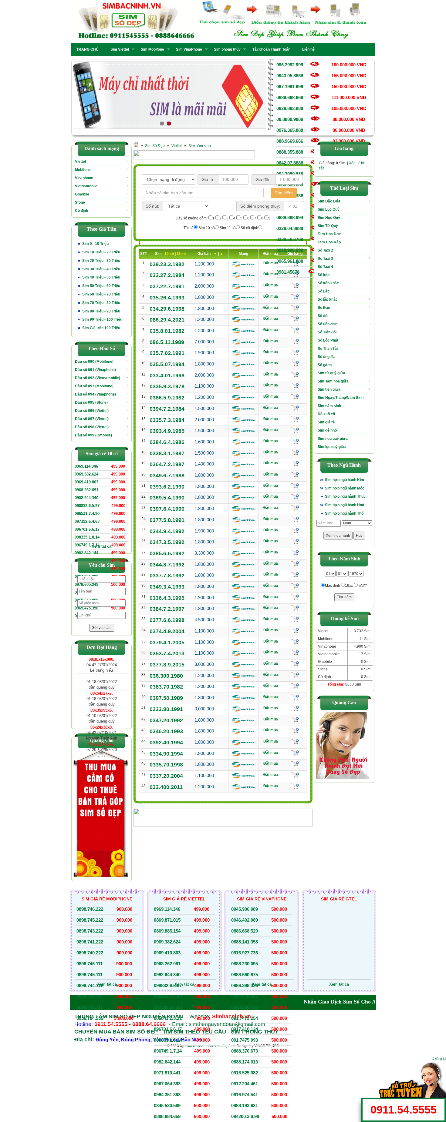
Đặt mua (270, 263)
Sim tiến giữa (329, 389)
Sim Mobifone (150, 49)
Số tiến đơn (327, 324)
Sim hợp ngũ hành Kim (344, 480)
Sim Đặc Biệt (329, 201)
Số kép (323, 275)
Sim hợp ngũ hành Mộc (344, 488)
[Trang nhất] (135, 146)
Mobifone (83, 170)
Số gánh (325, 365)
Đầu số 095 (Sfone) (91, 402)
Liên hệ (308, 49)
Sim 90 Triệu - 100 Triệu (102, 319)
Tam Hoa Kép (329, 242)
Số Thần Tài (328, 348)
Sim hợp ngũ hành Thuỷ (345, 496)
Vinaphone (84, 178)
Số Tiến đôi (327, 332)
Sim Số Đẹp (155, 146)
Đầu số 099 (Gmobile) (93, 435)
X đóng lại (439, 1058)
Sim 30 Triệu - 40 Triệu (101, 269)
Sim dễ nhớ (327, 430)
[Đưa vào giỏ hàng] (295, 285)
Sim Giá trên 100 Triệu (101, 328)
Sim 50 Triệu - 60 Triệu (101, 286)
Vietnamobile (86, 186)
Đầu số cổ (326, 414)
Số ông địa (327, 357)
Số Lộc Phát (328, 340)
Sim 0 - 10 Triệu (95, 244)
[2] (169, 95)
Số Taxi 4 (325, 267)
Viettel (80, 161)
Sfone (80, 202)
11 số (181, 254)
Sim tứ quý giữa (331, 373)
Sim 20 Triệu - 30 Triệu (101, 261)
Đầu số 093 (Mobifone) (94, 386)
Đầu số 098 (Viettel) (92, 427)
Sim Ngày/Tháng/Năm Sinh (340, 398)
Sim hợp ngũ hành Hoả (344, 505)
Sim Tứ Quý (328, 226)
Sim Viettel (118, 49)
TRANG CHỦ (87, 49)
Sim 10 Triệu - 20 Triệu (101, 252)
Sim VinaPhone (187, 49)
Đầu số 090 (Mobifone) (94, 361)
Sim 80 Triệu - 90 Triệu (101, 311)
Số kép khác (328, 283)
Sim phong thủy (225, 49)
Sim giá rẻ (326, 422)
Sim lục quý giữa (332, 447)
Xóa (352, 163)
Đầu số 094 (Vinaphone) (95, 394)
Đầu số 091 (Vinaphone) (95, 370)
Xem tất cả (101, 546)
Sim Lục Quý (329, 209)
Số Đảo (324, 308)
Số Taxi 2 (325, 250)
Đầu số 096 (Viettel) (92, 411)
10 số (169, 254)
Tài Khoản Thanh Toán (271, 49)
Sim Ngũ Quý (329, 217)
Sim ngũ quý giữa (333, 438)
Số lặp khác (328, 299)
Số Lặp (323, 291)
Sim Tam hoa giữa (333, 381)
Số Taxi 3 (325, 258)
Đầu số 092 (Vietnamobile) (97, 378)
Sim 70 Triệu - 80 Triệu (101, 303)
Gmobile (82, 194)
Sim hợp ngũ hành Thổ (344, 513)
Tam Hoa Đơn (329, 234)
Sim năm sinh (199, 146)
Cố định (81, 211)
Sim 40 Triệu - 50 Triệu (101, 277)
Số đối (323, 316)
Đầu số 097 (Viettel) (92, 419)
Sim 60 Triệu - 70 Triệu (101, 294)
